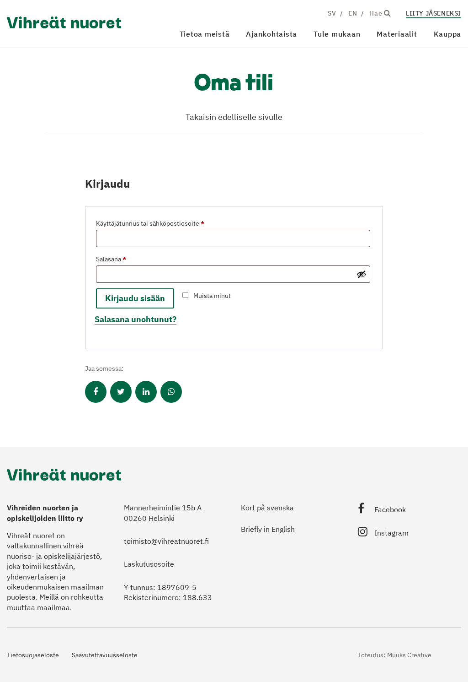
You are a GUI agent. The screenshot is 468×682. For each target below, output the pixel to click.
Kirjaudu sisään (135, 298)
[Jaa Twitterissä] (121, 392)
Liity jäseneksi (433, 13)
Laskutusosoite (149, 563)
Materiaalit (397, 33)
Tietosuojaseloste (33, 655)
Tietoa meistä (205, 33)
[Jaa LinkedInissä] (146, 392)
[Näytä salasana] (361, 274)
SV (332, 13)
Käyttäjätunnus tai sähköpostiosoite (164, 223)
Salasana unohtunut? (135, 319)
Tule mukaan (337, 33)
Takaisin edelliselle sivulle (234, 117)
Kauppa (448, 33)
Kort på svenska (267, 507)
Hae (376, 13)
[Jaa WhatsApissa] (171, 392)
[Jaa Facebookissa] (95, 392)
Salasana (125, 258)
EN (352, 13)
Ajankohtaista (271, 33)
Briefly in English (268, 529)
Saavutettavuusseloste (105, 655)
